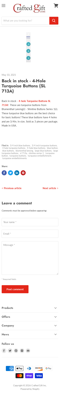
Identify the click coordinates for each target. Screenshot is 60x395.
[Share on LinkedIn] (16, 172)
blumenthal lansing (24, 150)
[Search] (53, 21)
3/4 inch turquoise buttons (44, 145)
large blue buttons (43, 150)
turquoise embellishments (14, 158)
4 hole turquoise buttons (13, 148)
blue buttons (8, 150)
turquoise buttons (18, 155)
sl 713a (23, 153)
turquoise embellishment (39, 155)
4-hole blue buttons (36, 148)
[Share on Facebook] (4, 172)
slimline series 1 (36, 153)
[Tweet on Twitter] (10, 172)
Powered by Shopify (30, 389)
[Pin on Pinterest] (23, 172)
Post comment (15, 289)
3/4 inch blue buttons (20, 145)
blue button (52, 148)
